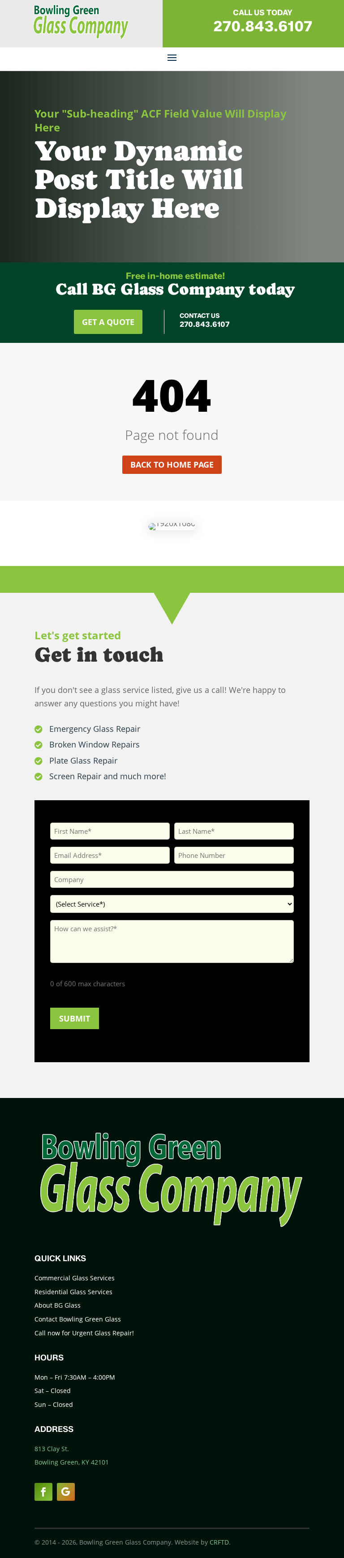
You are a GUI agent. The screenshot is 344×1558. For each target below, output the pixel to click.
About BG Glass (57, 1305)
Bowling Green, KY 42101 (71, 1462)
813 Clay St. (51, 1448)
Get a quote (108, 322)
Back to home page (172, 464)
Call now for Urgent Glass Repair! (84, 1333)
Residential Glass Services (73, 1292)
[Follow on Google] (66, 1492)
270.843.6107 (262, 26)
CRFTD (219, 1542)
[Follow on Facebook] (43, 1492)
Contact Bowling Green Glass (77, 1319)
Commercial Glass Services (74, 1278)
